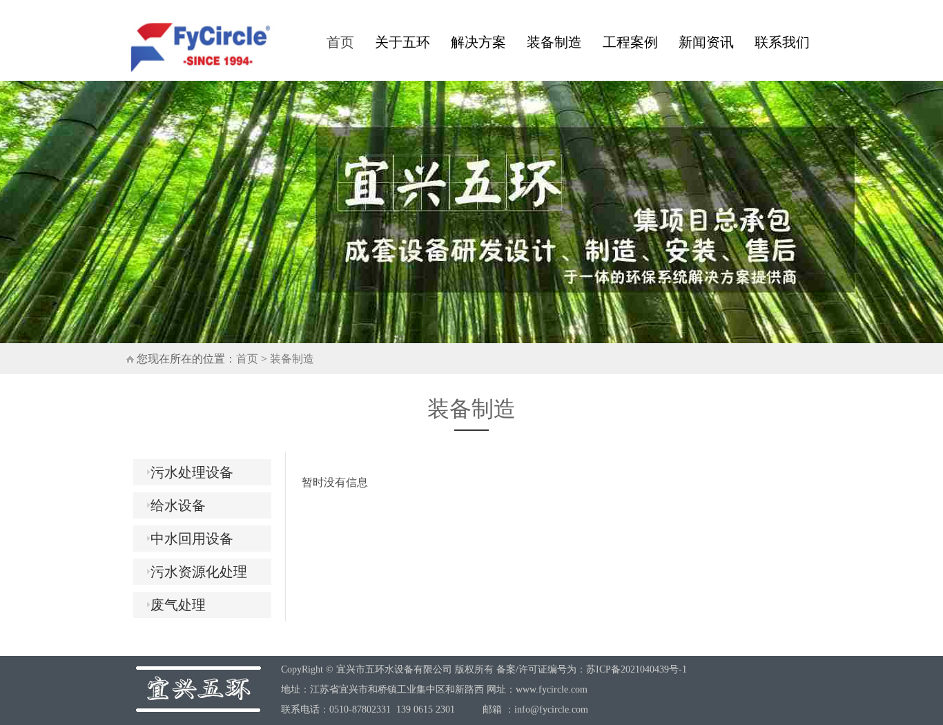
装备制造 (554, 42)
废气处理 (173, 604)
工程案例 (630, 42)
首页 (340, 42)
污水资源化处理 (193, 571)
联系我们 (782, 42)
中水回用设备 (186, 538)
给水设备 (173, 505)
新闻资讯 (706, 42)
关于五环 (402, 42)
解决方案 (478, 42)
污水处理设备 (186, 472)
